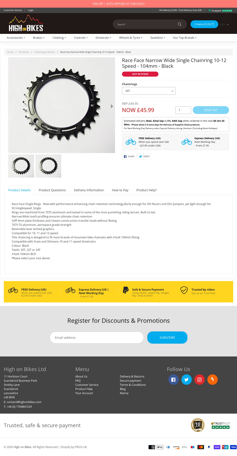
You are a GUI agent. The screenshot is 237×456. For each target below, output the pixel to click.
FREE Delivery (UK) (150, 138)
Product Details (19, 190)
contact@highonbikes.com (24, 402)
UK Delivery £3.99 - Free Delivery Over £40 (180, 10)
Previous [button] (11, 105)
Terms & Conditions (133, 385)
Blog (123, 389)
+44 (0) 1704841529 (19, 407)
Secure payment (130, 381)
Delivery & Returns (132, 376)
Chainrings (129, 84)
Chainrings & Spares (44, 52)
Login (30, 10)
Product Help (84, 389)
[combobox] (150, 24)
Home (10, 52)
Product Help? (146, 190)
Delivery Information (89, 190)
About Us (81, 376)
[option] (61, 105)
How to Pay (120, 190)
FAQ (78, 381)
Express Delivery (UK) (207, 138)
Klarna (124, 393)
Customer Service (13, 10)
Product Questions (52, 190)
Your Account (84, 393)
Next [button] (111, 105)
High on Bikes (22, 447)
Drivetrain (24, 52)
